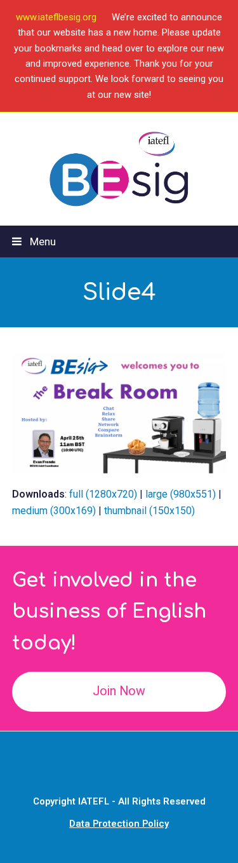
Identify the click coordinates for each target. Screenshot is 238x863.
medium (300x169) (54, 511)
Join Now (119, 691)
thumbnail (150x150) (149, 511)
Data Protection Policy (119, 823)
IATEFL (93, 801)
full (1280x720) (103, 494)
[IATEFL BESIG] (119, 169)
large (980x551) (180, 494)
